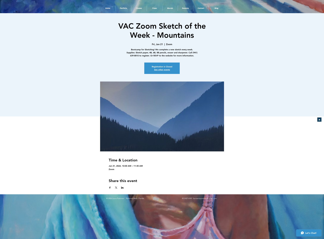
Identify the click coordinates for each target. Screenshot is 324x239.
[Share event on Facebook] (110, 188)
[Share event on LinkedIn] (122, 188)
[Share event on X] (116, 188)
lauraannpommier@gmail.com (205, 198)
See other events (162, 69)
